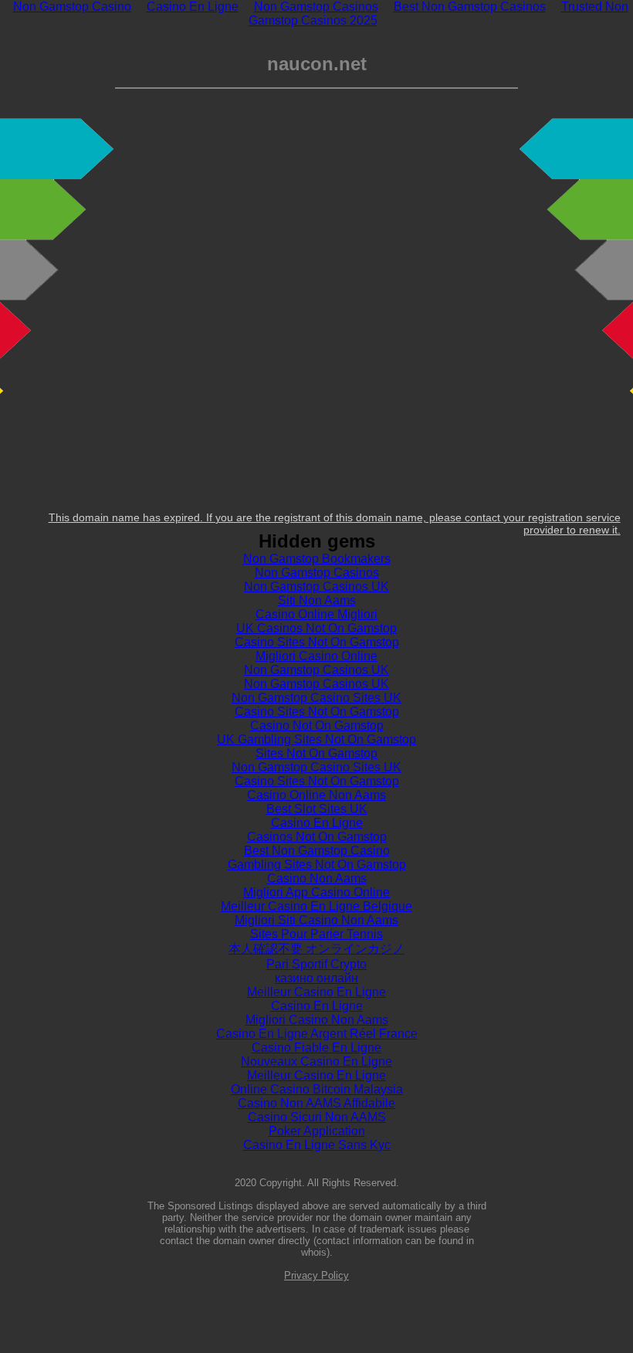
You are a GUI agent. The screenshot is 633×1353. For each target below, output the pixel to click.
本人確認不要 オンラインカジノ (316, 948)
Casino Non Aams (317, 878)
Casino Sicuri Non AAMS (317, 1117)
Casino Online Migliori (316, 614)
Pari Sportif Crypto (316, 964)
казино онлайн (316, 978)
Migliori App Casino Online (316, 892)
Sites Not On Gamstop (316, 753)
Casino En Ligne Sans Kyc (317, 1144)
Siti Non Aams (317, 600)
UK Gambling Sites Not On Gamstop (316, 739)
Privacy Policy (316, 1275)
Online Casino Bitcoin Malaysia (317, 1089)
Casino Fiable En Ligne (316, 1047)
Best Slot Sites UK (316, 809)
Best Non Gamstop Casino (317, 850)
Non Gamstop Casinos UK (316, 586)
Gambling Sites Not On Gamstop (317, 864)
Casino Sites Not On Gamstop (317, 642)
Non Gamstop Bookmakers (317, 558)
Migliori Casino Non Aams (316, 1019)
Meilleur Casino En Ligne (316, 992)
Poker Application (317, 1131)
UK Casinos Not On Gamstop (316, 628)
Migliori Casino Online (316, 656)
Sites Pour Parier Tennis (316, 934)
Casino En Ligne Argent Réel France (317, 1033)
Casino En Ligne (317, 822)
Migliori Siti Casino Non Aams (316, 920)
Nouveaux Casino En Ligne (316, 1061)
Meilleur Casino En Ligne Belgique (316, 906)
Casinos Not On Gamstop (317, 836)
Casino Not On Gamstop (317, 725)
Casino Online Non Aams (316, 795)
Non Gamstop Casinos (317, 572)
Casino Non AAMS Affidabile (316, 1103)
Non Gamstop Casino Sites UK (316, 697)
